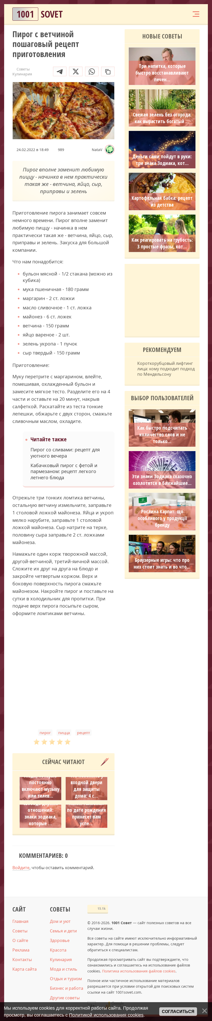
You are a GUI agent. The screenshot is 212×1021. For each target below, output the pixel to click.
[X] (75, 71)
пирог (45, 732)
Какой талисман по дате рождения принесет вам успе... (86, 813)
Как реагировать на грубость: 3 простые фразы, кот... (162, 243)
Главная (20, 921)
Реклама (20, 950)
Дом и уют (60, 921)
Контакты (22, 959)
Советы (19, 931)
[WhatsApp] (92, 71)
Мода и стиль (63, 969)
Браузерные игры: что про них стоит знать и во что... (162, 563)
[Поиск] (164, 14)
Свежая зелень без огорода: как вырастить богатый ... (162, 118)
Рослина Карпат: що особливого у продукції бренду (162, 518)
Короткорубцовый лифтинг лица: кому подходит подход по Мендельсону (166, 369)
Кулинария (61, 959)
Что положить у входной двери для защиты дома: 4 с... (86, 785)
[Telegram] (59, 71)
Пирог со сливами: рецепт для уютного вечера (65, 453)
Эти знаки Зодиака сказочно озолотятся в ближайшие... (162, 479)
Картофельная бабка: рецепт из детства (162, 201)
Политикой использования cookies (106, 1015)
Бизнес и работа (66, 988)
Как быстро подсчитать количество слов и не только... (162, 435)
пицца (64, 732)
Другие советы (65, 998)
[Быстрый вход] (180, 14)
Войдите (20, 867)
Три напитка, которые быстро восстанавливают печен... (162, 73)
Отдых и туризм (66, 978)
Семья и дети (63, 931)
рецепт (83, 732)
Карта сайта (24, 969)
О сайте (20, 940)
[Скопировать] (108, 71)
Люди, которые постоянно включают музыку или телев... (40, 785)
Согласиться (178, 1011)
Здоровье (60, 940)
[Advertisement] (63, 679)
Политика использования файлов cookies (139, 971)
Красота (58, 950)
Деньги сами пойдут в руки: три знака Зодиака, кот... (162, 160)
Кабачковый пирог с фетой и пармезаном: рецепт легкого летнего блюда (64, 471)
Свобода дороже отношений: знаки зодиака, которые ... (40, 813)
